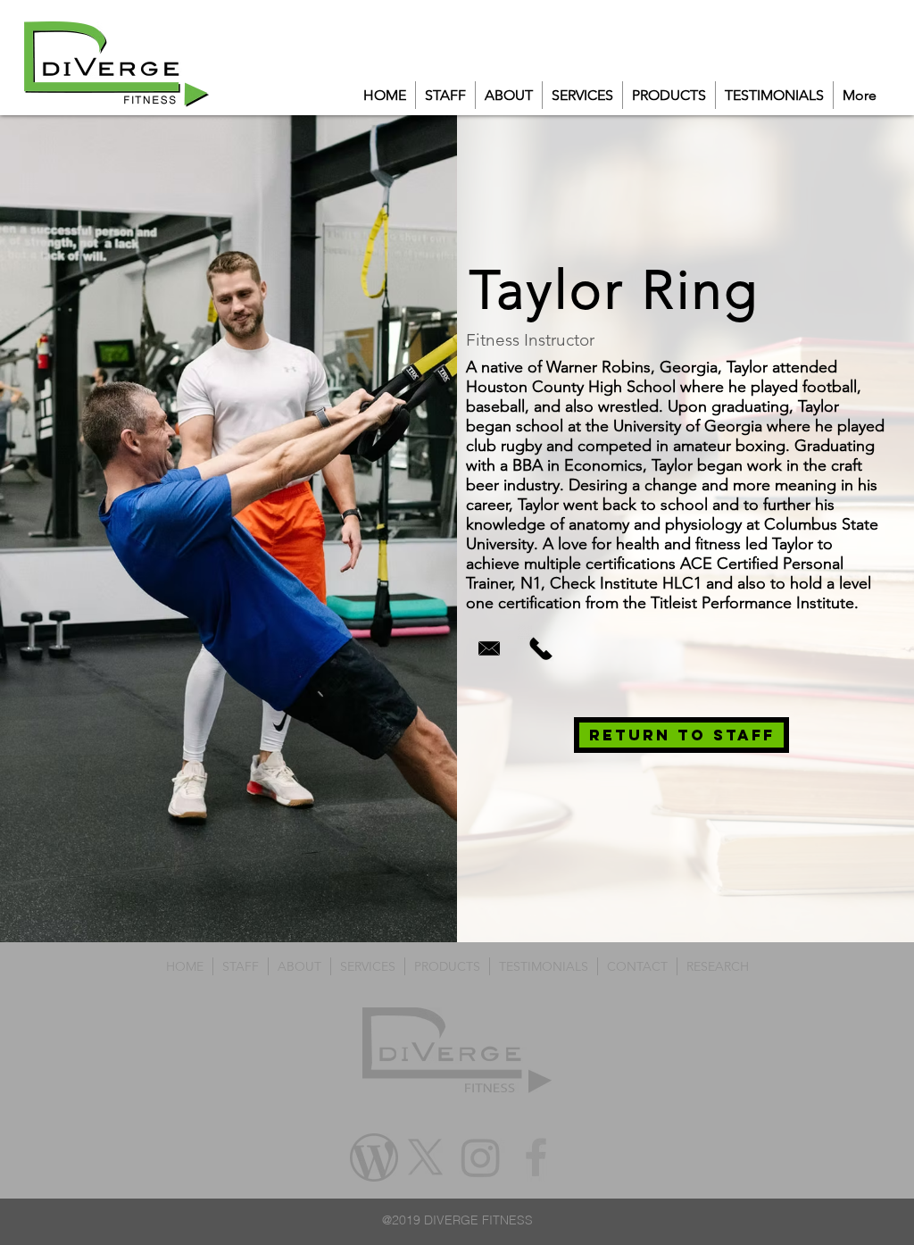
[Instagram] (480, 1157)
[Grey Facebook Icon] (536, 1157)
